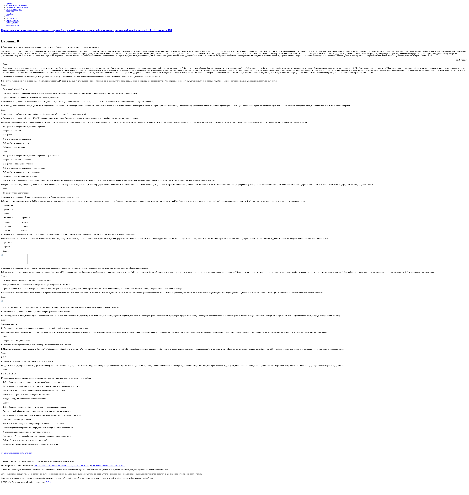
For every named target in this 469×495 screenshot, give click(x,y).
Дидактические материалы (17, 7)
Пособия (9, 14)
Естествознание (12, 25)
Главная (9, 3)
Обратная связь (12, 21)
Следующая (27, 453)
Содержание (17, 453)
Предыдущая (6, 453)
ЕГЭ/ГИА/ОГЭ (12, 18)
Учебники (10, 12)
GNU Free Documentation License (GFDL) (108, 465)
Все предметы (12, 23)
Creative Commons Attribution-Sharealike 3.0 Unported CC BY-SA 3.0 (61, 465)
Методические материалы (16, 5)
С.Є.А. (49, 482)
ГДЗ (7, 16)
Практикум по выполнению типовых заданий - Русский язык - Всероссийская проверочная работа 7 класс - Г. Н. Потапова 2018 (86, 30)
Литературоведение (14, 10)
